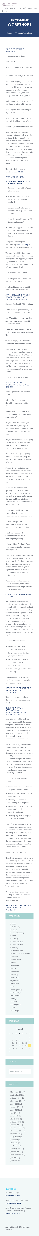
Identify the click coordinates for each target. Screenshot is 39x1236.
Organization (15, 980)
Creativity (14, 948)
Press (12, 986)
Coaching (14, 939)
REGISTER (19, 172)
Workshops (14, 1010)
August (15, 1104)
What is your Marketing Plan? (17, 1200)
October (15, 1134)
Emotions (14, 956)
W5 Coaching (23, 244)
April (14, 1116)
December (16, 1128)
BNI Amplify (15, 927)
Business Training (17, 933)
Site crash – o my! (12, 1192)
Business (13, 930)
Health (13, 968)
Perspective (14, 983)
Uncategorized (16, 1004)
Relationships (15, 992)
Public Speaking (16, 989)
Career (13, 936)
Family (13, 963)
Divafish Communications (20, 953)
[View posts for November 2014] (9, 1028)
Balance (13, 924)
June (14, 1140)
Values (13, 1007)
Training (13, 1001)
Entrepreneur (15, 959)
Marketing (14, 974)
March (14, 1119)
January (15, 1107)
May (14, 1143)
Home (9, 33)
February (15, 1098)
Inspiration (14, 971)
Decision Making (16, 951)
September (16, 1095)
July (13, 1113)
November (16, 1092)
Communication (16, 942)
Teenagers (14, 998)
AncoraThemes (11, 1227)
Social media (15, 995)
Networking (14, 977)
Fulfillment (14, 965)
